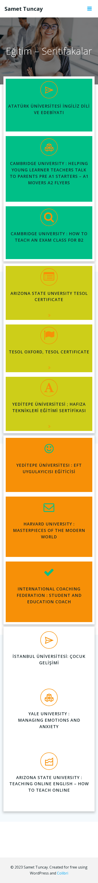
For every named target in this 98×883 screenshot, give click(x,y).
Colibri (62, 873)
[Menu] (89, 9)
